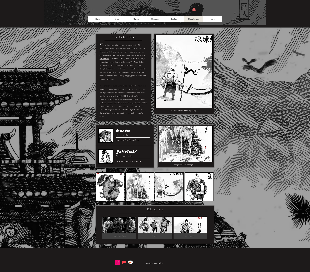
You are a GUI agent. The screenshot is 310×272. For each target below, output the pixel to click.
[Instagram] (117, 262)
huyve (129, 76)
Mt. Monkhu (104, 59)
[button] (194, 9)
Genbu (106, 99)
